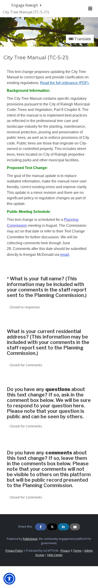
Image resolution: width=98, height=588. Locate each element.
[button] (9, 578)
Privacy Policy (14, 551)
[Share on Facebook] (40, 526)
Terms (77, 551)
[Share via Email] (75, 526)
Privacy (65, 551)
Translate (82, 38)
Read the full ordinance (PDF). (64, 83)
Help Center (55, 555)
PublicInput (30, 539)
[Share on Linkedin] (63, 526)
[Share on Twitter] (52, 526)
